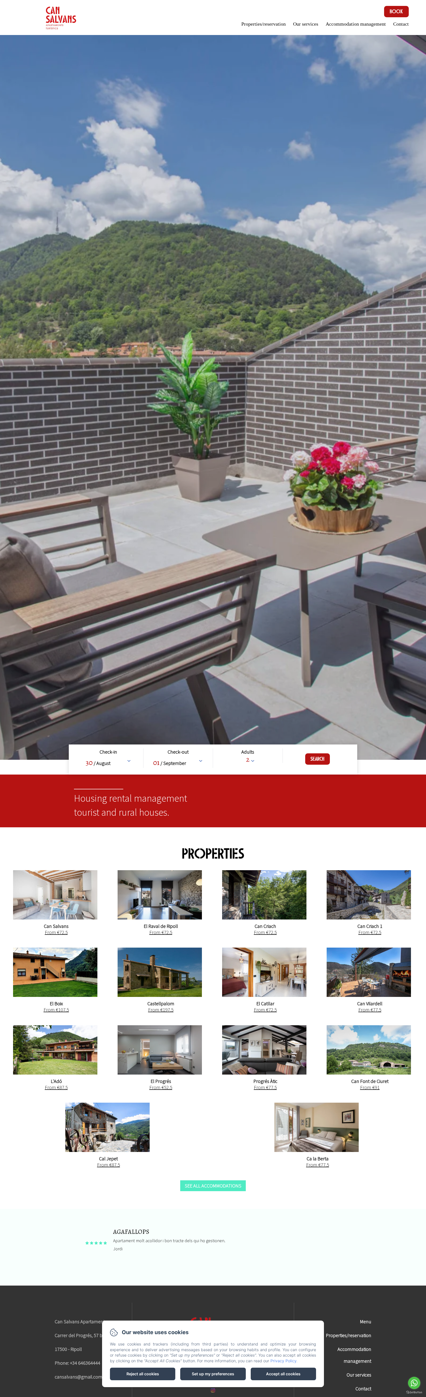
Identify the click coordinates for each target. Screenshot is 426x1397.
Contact (401, 24)
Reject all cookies (142, 1373)
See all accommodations (213, 1186)
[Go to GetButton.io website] (414, 1392)
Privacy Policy (283, 1360)
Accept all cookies (283, 1373)
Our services (305, 24)
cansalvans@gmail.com (78, 1377)
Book (396, 11)
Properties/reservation (263, 24)
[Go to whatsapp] (414, 1383)
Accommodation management (356, 24)
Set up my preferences (213, 1373)
